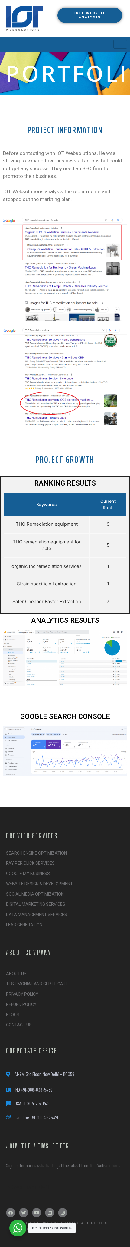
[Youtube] (36, 1212)
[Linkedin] (49, 1212)
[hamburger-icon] (120, 44)
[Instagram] (62, 1212)
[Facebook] (10, 1212)
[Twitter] (23, 1212)
